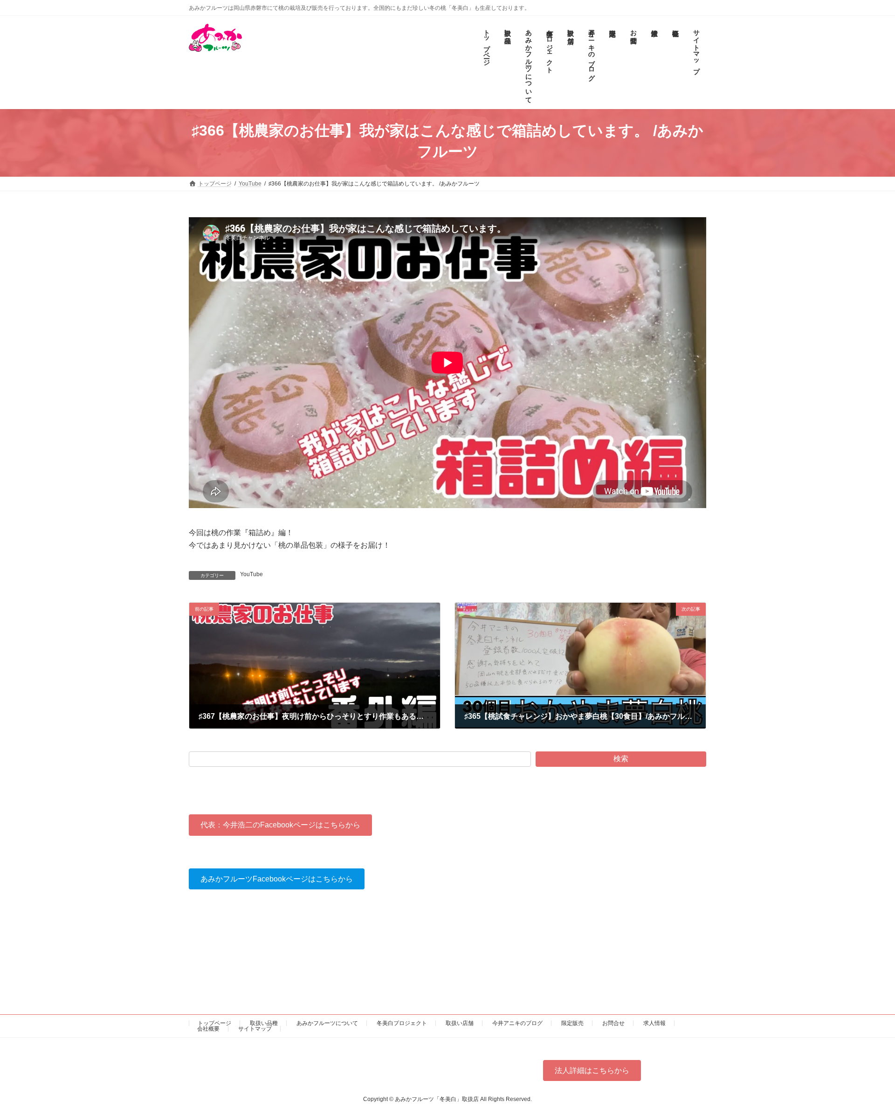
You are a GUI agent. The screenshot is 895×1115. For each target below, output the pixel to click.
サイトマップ (255, 1029)
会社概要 (208, 1029)
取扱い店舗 (460, 1023)
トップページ (214, 1023)
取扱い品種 (264, 1023)
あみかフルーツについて (327, 1023)
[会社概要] (674, 62)
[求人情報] (653, 62)
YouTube (251, 574)
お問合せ (613, 1023)
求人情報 (654, 1023)
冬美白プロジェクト (402, 1023)
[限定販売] (611, 62)
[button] (280, 824)
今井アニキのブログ (517, 1023)
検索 (620, 759)
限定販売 (572, 1023)
